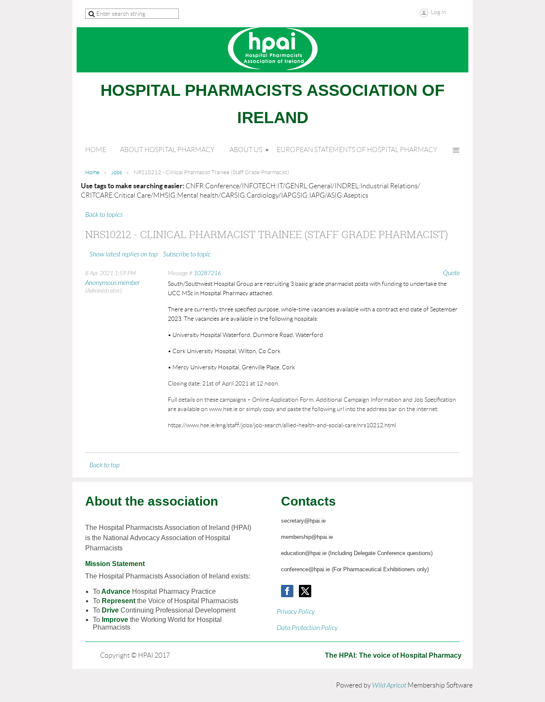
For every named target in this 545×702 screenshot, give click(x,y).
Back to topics (104, 215)
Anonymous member (112, 283)
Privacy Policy (296, 612)
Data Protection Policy (307, 628)
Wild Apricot (389, 685)
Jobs (116, 172)
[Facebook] (287, 591)
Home (92, 172)
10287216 (207, 273)
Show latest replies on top (123, 254)
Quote (451, 273)
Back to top (104, 465)
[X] (305, 591)
